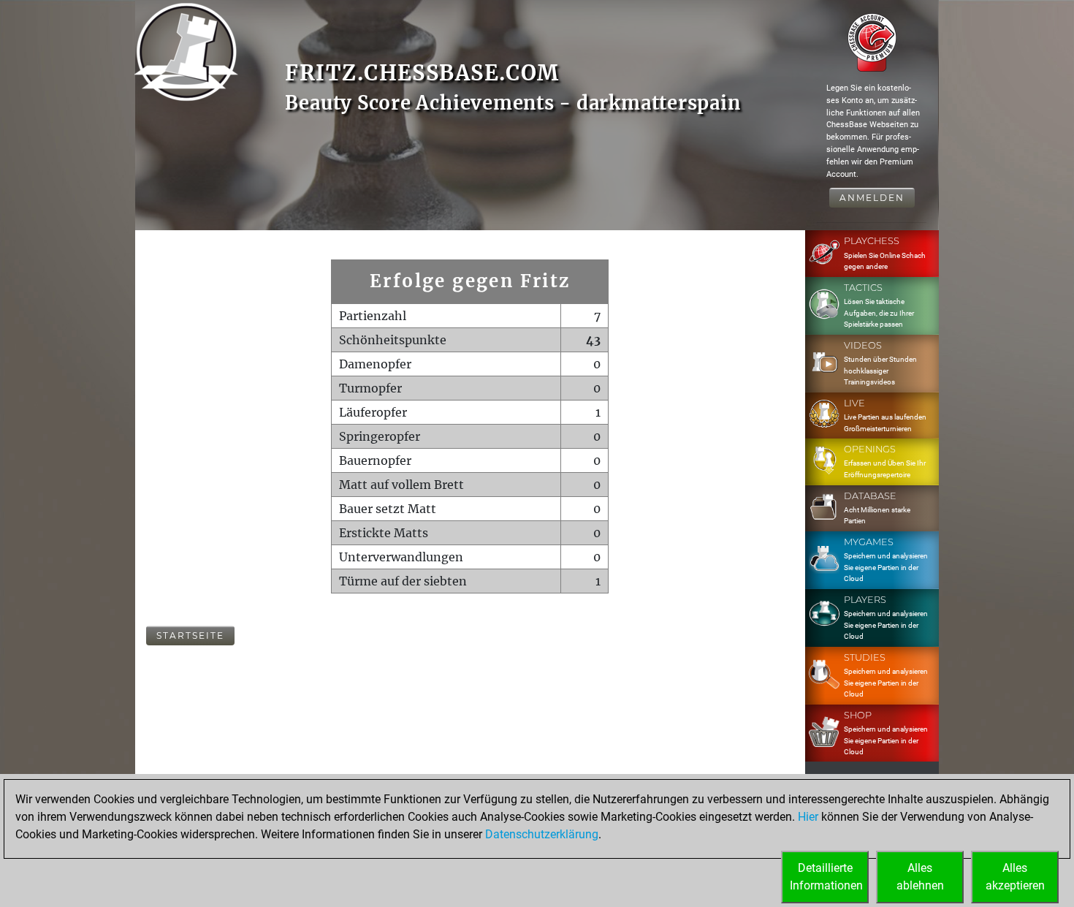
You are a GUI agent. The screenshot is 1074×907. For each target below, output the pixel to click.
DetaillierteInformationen (826, 876)
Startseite (190, 635)
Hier (808, 817)
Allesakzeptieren (1015, 876)
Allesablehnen (920, 876)
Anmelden (871, 197)
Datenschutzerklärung (541, 834)
